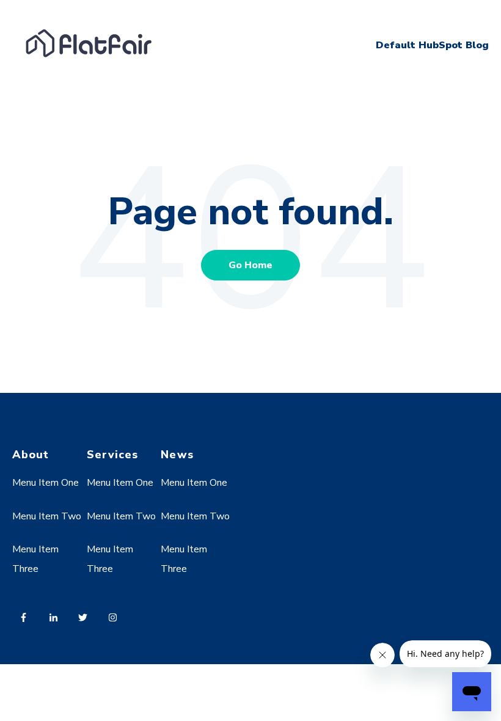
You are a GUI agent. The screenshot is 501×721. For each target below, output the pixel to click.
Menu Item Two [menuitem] (46, 516)
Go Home (250, 265)
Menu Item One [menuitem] (45, 482)
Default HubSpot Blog (432, 45)
